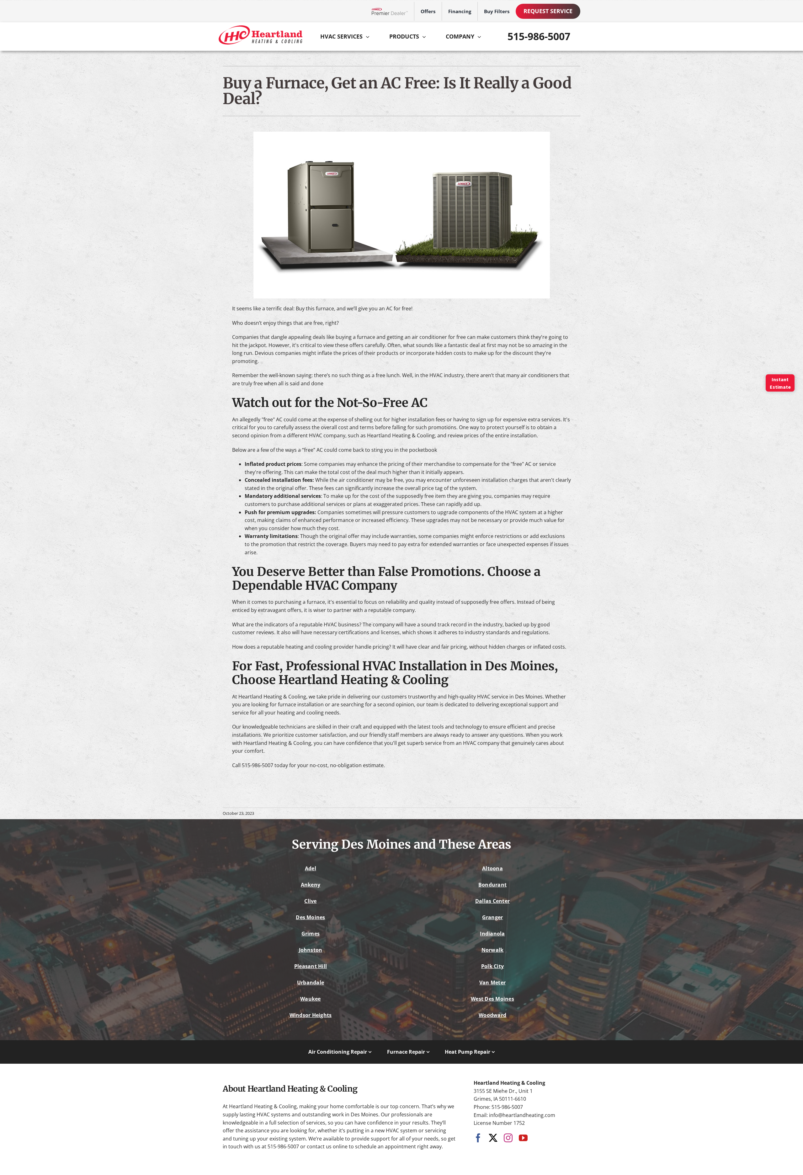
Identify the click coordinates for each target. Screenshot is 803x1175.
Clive (310, 901)
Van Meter (492, 982)
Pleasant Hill (310, 966)
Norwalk (492, 949)
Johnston (310, 949)
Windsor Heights (311, 1015)
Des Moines (310, 917)
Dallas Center (492, 901)
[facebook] (478, 1138)
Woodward (492, 1015)
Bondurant (492, 884)
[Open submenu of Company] (480, 37)
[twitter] (493, 1138)
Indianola (492, 933)
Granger (492, 917)
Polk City (492, 966)
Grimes (310, 933)
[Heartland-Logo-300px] (260, 27)
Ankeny (310, 884)
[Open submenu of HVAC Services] (369, 37)
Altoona (492, 868)
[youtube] (523, 1138)
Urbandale (310, 982)
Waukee (310, 998)
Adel (310, 868)
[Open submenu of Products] (425, 37)
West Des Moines (492, 998)
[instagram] (508, 1138)
